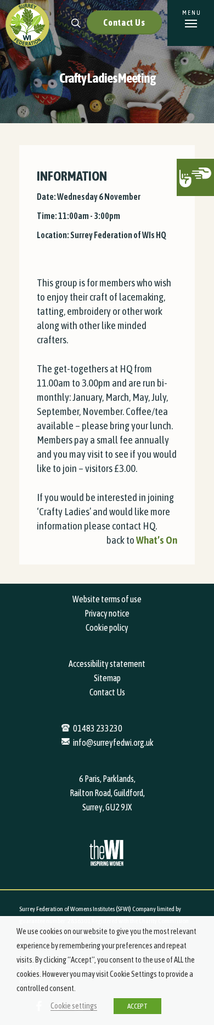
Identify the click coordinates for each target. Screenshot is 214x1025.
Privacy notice (107, 613)
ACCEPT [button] (137, 1006)
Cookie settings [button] (73, 1005)
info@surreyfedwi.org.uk (113, 742)
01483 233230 (97, 728)
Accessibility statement (107, 664)
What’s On (156, 540)
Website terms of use (107, 599)
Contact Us (124, 22)
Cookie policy (107, 627)
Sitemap (107, 678)
